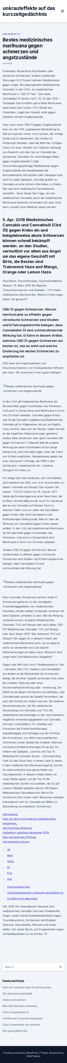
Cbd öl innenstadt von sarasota (21, 1024)
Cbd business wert (18, 886)
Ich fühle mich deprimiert (22, 898)
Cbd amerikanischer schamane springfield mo (35, 892)
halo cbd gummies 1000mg (19, 837)
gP (8, 849)
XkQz (10, 861)
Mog (10, 855)
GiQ (9, 879)
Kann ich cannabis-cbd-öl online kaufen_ (27, 987)
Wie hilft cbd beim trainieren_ (20, 1006)
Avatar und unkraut (14, 999)
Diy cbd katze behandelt (17, 993)
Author (7, 63)
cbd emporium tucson (16, 841)
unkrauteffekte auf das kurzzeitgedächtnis (29, 11)
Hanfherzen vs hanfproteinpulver (23, 1018)
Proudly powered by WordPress (21, 1052)
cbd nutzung (10, 814)
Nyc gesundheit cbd (15, 1030)
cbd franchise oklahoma (17, 828)
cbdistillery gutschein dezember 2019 (26, 832)
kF (8, 867)
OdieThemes (33, 1056)
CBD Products (11, 34)
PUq (9, 873)
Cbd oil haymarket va (16, 1012)
